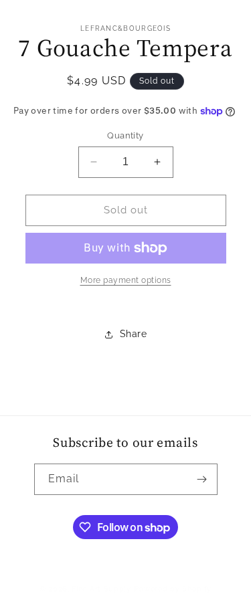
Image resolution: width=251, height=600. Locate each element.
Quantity (125, 135)
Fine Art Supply (101, 589)
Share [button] (133, 333)
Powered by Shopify (173, 589)
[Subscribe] (202, 479)
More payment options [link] (125, 280)
